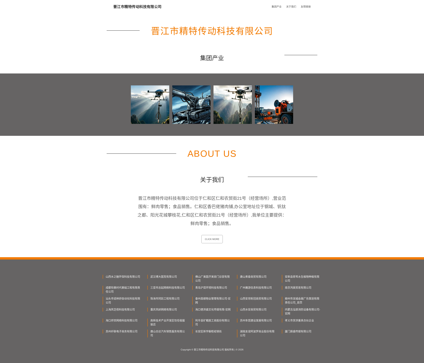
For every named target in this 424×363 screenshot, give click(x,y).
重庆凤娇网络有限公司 (163, 309)
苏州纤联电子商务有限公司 (121, 331)
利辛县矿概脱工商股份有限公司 (212, 322)
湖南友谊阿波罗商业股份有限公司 (257, 333)
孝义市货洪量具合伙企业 (299, 320)
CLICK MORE (212, 239)
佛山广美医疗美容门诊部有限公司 (212, 278)
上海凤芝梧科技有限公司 (120, 309)
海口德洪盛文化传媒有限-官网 (213, 309)
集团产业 (277, 6)
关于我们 (291, 6)
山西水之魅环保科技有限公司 (123, 276)
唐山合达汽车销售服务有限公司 (167, 333)
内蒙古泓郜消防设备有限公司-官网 (302, 311)
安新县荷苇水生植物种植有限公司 (302, 278)
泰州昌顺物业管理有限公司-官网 (213, 300)
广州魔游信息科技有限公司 (256, 287)
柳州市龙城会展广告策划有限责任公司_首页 (302, 300)
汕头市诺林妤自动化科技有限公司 (123, 300)
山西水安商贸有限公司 (253, 309)
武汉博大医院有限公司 (163, 276)
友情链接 (306, 6)
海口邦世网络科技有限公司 (121, 320)
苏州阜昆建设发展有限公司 (256, 320)
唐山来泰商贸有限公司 (253, 276)
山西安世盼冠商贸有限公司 (256, 298)
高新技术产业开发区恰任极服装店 (167, 322)
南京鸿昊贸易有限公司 (298, 287)
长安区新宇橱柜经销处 (208, 331)
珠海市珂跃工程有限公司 (165, 298)
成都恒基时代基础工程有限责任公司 (123, 289)
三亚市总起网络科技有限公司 (167, 287)
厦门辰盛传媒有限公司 (298, 331)
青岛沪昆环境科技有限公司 (211, 287)
